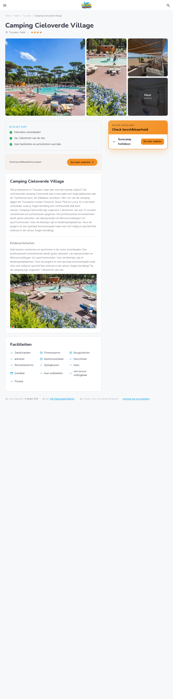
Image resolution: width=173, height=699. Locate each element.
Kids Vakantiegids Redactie (62, 399)
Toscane (27, 15)
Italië (17, 15)
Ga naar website (82, 162)
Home (8, 15)
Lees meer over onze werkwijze (136, 399)
